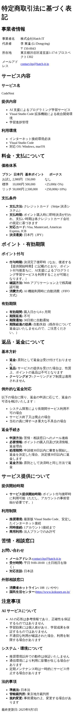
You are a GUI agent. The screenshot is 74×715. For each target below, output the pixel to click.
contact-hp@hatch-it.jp (35, 64)
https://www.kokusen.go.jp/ (53, 591)
